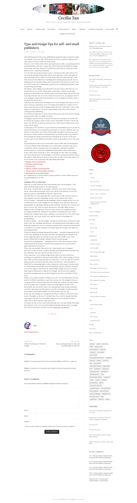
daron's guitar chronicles (97, 357)
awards (98, 344)
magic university (94, 371)
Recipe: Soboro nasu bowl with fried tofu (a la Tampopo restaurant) (100, 418)
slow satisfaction (105, 388)
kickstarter (97, 369)
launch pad (105, 369)
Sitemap (82, 29)
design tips (53, 314)
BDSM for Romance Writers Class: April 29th (101, 443)
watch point (93, 399)
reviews (97, 380)
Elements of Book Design (34, 164)
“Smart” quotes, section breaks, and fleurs (40, 171)
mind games (104, 371)
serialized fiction (94, 388)
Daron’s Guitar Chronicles (98, 296)
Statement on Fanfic (96, 198)
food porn (105, 360)
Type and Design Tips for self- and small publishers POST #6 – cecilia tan (53, 361)
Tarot (92, 232)
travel (102, 396)
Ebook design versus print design (37, 173)
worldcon (101, 399)
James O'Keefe (93, 479)
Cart (91, 308)
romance (104, 380)
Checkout (93, 312)
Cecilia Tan (68, 18)
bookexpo (92, 352)
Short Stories (94, 264)
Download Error (95, 320)
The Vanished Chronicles (97, 280)
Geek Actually (94, 248)
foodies (99, 360)
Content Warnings (95, 185)
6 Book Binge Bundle (96, 304)
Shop (74, 29)
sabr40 (101, 382)
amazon (92, 344)
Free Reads (93, 228)
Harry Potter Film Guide (97, 252)
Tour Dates (110, 29)
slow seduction (94, 391)
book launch (100, 352)
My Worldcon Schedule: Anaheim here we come (100, 411)
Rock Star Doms (95, 260)
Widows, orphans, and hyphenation (38, 168)
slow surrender (104, 391)
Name (26, 410)
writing (107, 399)
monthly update (94, 374)
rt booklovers (93, 382)
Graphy (73, 499)
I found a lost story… (95, 95)
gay (91, 363)
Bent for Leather (95, 244)
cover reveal (93, 355)
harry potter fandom (95, 366)
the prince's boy (94, 396)
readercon (107, 377)
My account (93, 316)
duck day (92, 360)
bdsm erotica (98, 346)
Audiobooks (93, 240)
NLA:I (102, 374)
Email (26, 416)
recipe (92, 380)
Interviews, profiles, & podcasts (99, 190)
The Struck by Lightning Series (99, 276)
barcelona (105, 344)
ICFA (91, 369)
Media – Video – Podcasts (98, 194)
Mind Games (94, 256)
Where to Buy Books (67, 34)
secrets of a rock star (96, 385)
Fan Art (92, 224)
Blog (22, 29)
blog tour (102, 349)
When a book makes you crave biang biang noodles (100, 435)
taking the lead (106, 394)
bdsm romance (94, 349)
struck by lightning (95, 394)
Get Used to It (93, 91)
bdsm (91, 346)
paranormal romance (96, 377)
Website (26, 421)
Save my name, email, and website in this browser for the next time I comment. (50, 426)
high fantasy (106, 366)
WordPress (62, 499)
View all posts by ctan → (31, 332)
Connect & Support (95, 29)
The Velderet (94, 284)
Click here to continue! (61, 307)
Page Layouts (30, 166)
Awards (92, 177)
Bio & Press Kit (94, 181)
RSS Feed (94, 406)
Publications (63, 29)
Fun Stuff (51, 29)
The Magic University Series (98, 268)
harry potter (97, 363)
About (29, 29)
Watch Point (94, 288)
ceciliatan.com (98, 48)
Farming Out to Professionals (35, 162)
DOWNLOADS (40, 29)
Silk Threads (94, 292)
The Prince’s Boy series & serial (99, 272)
